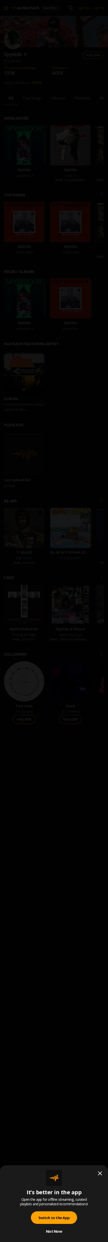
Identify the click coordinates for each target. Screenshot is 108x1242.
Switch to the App (54, 1217)
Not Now (54, 1231)
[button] (54, 621)
